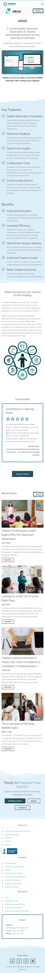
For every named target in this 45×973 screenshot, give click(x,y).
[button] (42, 4)
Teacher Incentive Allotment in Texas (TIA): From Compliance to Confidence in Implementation (21, 662)
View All (38, 494)
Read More (8, 560)
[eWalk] (13, 11)
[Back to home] (9, 4)
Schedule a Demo (15, 801)
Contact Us (22, 808)
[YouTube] (32, 961)
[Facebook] (19, 961)
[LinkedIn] (12, 961)
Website (38, 11)
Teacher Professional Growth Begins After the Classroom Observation (19, 534)
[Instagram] (26, 961)
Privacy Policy (22, 955)
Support (34, 801)
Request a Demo (22, 474)
